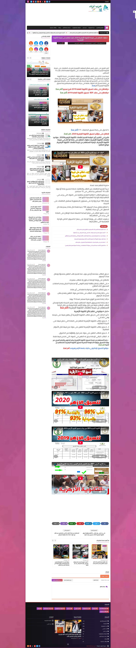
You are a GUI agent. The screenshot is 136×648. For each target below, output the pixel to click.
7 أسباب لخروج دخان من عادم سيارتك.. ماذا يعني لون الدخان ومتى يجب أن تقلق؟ (70, 33)
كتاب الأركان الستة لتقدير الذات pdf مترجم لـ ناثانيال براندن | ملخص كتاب (91, 229)
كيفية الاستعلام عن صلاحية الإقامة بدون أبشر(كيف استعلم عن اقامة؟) (39, 73)
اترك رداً (43, 260)
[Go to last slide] (55, 540)
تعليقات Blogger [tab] (104, 576)
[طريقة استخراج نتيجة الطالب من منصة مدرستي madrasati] (47, 135)
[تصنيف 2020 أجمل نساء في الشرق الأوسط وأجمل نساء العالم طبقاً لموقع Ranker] (47, 156)
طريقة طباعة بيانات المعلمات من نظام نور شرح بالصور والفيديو (39, 93)
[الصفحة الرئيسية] (106, 28)
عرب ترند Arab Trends (91, 646)
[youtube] (45, 2)
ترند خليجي (77, 608)
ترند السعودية (91, 28)
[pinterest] (40, 2)
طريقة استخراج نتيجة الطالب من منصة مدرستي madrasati (36, 136)
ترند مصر (84, 28)
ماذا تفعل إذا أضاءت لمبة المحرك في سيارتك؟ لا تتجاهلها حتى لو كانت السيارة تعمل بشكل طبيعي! (85, 245)
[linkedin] (36, 2)
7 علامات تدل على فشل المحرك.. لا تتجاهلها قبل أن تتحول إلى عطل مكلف (90, 242)
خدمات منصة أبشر (66, 28)
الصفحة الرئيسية (88, 43)
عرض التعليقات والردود (57, 580)
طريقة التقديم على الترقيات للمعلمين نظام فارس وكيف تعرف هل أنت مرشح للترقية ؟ (39, 122)
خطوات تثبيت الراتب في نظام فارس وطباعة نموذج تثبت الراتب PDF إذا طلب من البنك (39, 107)
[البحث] (28, 2)
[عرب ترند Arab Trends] (99, 7)
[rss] (38, 2)
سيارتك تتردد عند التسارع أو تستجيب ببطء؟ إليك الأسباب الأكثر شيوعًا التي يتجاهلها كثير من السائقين (29, 33)
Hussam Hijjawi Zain (42, 250)
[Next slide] (53, 540)
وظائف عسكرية (53, 28)
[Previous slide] (30, 58)
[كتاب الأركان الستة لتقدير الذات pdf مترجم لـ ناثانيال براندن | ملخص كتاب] (45, 199)
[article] (66, 532)
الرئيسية (106, 1)
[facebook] (49, 2)
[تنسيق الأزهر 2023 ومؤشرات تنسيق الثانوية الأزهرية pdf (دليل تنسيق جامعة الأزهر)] (47, 181)
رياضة (59, 28)
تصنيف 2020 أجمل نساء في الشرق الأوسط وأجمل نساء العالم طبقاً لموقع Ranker (35, 158)
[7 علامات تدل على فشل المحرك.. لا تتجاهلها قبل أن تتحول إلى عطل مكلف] (45, 238)
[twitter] (47, 2)
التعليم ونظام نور (99, 28)
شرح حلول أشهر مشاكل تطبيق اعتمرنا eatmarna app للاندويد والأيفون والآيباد (37, 170)
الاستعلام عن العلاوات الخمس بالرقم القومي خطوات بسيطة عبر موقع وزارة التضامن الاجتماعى (35, 146)
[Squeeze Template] (108, 646)
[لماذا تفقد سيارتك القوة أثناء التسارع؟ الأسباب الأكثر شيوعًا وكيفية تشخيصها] (45, 229)
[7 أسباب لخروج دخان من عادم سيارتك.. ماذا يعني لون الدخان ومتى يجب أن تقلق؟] (45, 208)
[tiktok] (43, 2)
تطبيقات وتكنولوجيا (77, 28)
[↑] (68, 644)
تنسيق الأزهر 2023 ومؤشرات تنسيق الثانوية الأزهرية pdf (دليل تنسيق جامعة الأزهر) (35, 183)
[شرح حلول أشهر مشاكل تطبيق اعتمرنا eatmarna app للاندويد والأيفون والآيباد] (47, 168)
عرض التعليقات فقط (67, 580)
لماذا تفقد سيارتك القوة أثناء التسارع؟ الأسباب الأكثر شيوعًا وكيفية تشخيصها (90, 239)
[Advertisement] (52, 14)
